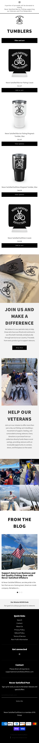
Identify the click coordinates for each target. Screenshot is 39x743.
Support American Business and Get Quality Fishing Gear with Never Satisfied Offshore (18, 575)
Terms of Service (19, 636)
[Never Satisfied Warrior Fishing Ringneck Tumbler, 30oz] (19, 114)
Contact (19, 623)
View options (19, 144)
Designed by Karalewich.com (19, 737)
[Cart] (35, 20)
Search (19, 620)
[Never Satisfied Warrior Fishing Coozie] (19, 63)
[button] (17, 592)
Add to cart (19, 90)
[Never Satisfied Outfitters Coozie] (19, 218)
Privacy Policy (19, 630)
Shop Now (19, 348)
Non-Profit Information (19, 639)
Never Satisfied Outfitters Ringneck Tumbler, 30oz (19, 187)
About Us (19, 626)
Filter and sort (20, 40)
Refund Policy (20, 633)
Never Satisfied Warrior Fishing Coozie (19, 82)
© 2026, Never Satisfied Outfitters (18, 734)
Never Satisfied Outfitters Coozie (19, 238)
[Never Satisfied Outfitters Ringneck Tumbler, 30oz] (19, 167)
